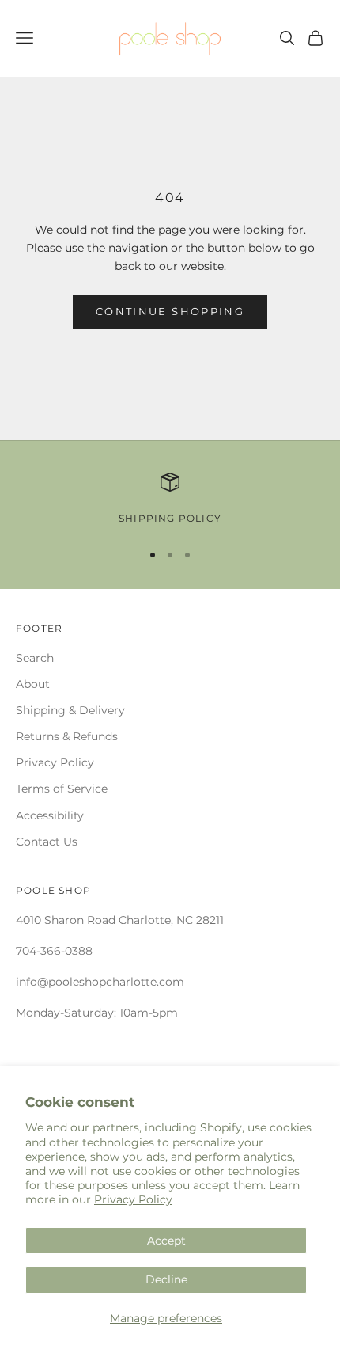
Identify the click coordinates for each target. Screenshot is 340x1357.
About (33, 684)
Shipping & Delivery (70, 710)
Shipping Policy (170, 518)
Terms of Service (62, 788)
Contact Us (46, 841)
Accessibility (50, 815)
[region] (170, 499)
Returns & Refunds (67, 736)
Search (35, 658)
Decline (166, 1279)
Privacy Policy (133, 1199)
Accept (166, 1240)
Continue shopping (170, 311)
